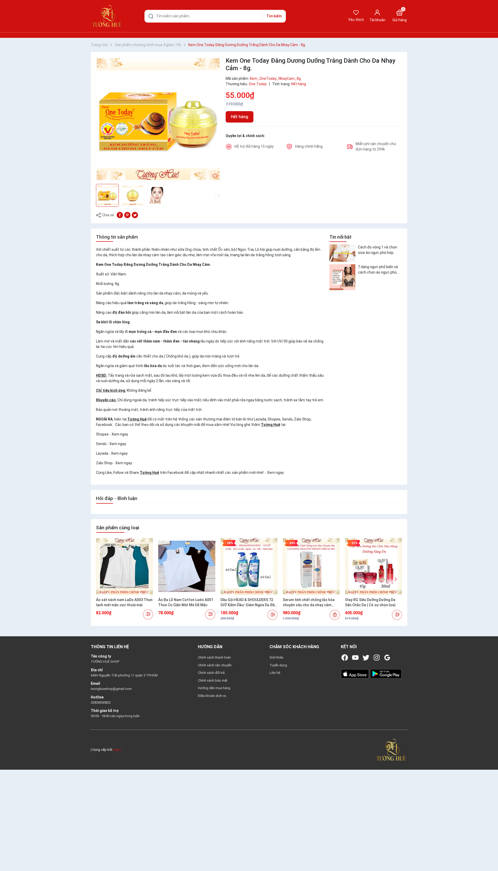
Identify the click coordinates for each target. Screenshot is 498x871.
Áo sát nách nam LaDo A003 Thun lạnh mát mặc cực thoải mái (124, 602)
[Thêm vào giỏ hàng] (334, 614)
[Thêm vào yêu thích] (215, 176)
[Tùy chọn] (148, 614)
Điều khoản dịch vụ (212, 696)
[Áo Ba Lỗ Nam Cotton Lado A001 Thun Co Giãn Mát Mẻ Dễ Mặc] (186, 566)
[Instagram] (377, 657)
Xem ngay (120, 434)
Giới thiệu (276, 657)
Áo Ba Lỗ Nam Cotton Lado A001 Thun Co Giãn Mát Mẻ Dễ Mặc (185, 602)
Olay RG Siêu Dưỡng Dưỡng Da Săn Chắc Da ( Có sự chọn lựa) (370, 602)
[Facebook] (345, 657)
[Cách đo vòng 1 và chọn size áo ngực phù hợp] (342, 253)
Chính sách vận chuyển (215, 665)
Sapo (117, 750)
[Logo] (391, 749)
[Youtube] (355, 657)
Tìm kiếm (274, 16)
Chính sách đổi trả (211, 673)
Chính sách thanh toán (214, 657)
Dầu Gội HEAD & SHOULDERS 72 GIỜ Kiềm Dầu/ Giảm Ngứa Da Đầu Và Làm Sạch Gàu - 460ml (248, 603)
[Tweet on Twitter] (135, 215)
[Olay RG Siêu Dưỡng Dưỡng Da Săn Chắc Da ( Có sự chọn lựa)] (373, 566)
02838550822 (101, 702)
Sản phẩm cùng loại (117, 528)
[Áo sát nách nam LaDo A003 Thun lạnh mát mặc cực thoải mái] (124, 566)
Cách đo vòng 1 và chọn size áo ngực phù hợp (377, 249)
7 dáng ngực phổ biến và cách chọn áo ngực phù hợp (378, 270)
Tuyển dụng (278, 665)
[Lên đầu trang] (489, 855)
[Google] (387, 657)
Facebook (176, 472)
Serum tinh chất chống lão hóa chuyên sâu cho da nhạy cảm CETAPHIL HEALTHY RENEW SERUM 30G (309, 603)
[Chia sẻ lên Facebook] (120, 215)
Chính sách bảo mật (212, 680)
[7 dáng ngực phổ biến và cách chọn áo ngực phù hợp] (342, 277)
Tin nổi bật (340, 237)
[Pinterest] (127, 215)
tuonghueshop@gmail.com (111, 689)
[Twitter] (366, 657)
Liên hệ (274, 673)
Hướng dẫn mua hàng (214, 688)
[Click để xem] (158, 119)
